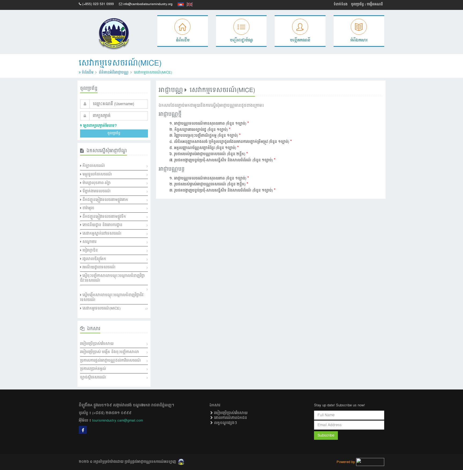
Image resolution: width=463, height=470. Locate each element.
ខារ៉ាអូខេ (87, 208)
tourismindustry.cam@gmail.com (117, 420)
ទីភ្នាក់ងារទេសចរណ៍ (96, 191)
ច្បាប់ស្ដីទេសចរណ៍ (93, 377)
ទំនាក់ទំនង (341, 4)
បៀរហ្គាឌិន (89, 250)
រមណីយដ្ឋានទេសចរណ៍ (98, 267)
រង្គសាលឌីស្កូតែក (93, 259)
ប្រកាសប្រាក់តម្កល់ (93, 369)
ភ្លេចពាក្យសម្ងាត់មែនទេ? (99, 126)
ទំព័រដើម (88, 72)
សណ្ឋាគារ (88, 242)
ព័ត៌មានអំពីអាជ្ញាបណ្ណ (114, 72)
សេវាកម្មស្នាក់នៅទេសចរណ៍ (101, 233)
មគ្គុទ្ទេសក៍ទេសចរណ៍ (96, 174)
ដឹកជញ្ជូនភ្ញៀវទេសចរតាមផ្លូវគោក (104, 200)
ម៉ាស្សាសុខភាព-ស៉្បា (96, 183)
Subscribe (326, 435)
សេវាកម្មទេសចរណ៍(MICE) (101, 308)
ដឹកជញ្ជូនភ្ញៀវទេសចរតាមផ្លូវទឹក (103, 216)
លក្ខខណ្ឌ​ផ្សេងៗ (225, 423)
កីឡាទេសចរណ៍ (93, 166)
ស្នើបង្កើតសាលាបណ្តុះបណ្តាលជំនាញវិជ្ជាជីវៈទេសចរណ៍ (112, 297)
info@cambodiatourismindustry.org (148, 4)
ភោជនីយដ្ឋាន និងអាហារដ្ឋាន (101, 225)
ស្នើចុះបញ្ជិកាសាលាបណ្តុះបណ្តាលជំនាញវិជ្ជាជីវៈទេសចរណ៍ (112, 278)
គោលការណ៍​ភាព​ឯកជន (230, 418)
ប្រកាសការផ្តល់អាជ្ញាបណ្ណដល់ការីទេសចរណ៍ (110, 360)
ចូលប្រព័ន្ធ (357, 4)
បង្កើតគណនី (375, 4)
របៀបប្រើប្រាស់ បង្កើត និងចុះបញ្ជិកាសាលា (109, 352)
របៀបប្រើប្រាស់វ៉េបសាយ (97, 344)
